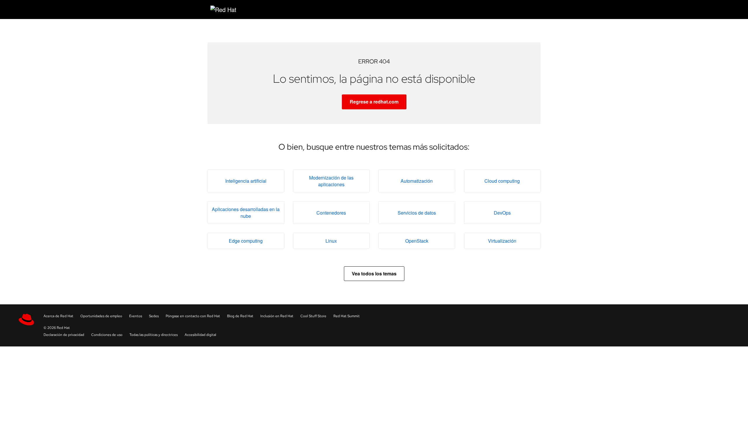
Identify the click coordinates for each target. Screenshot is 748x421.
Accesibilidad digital (200, 334)
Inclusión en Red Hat (276, 316)
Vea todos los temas (374, 273)
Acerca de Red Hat (58, 316)
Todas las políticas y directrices (153, 334)
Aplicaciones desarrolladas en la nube (246, 212)
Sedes (154, 316)
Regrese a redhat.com (374, 101)
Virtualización (502, 240)
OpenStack (416, 240)
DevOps (502, 212)
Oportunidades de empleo (101, 316)
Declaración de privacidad (64, 334)
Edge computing (246, 240)
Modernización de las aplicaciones (331, 181)
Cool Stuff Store (313, 316)
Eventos (135, 316)
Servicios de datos (417, 212)
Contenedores (331, 212)
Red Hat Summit (346, 316)
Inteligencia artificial (245, 180)
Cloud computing (502, 180)
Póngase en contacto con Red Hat (193, 316)
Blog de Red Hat (240, 316)
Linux (331, 240)
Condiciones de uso (106, 334)
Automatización (417, 180)
